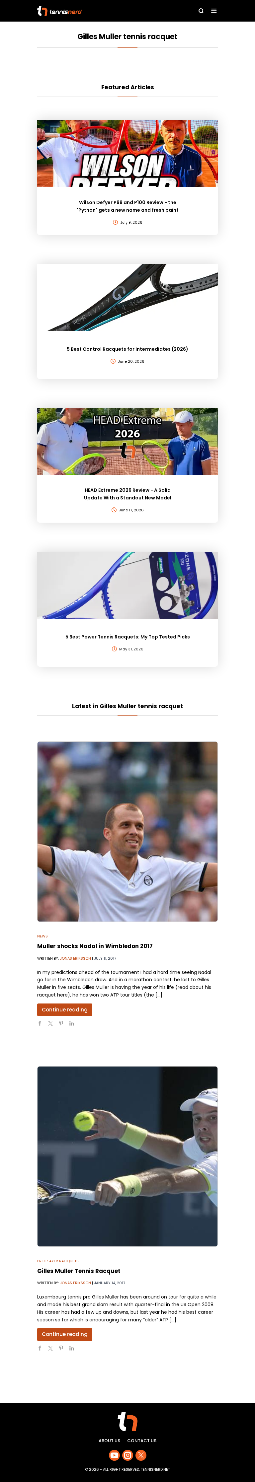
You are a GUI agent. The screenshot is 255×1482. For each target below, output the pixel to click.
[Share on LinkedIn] (74, 1026)
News (42, 936)
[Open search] (201, 11)
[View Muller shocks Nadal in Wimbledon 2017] (127, 832)
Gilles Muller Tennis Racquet (79, 1271)
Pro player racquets (58, 1261)
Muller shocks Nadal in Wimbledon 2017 (95, 946)
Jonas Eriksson (75, 958)
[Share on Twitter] (53, 1026)
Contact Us (141, 1441)
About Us (109, 1441)
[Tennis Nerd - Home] (89, 11)
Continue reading (65, 1009)
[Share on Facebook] (42, 1026)
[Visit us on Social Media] (114, 1455)
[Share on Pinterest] (63, 1026)
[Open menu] (214, 11)
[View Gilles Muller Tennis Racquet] (127, 1156)
